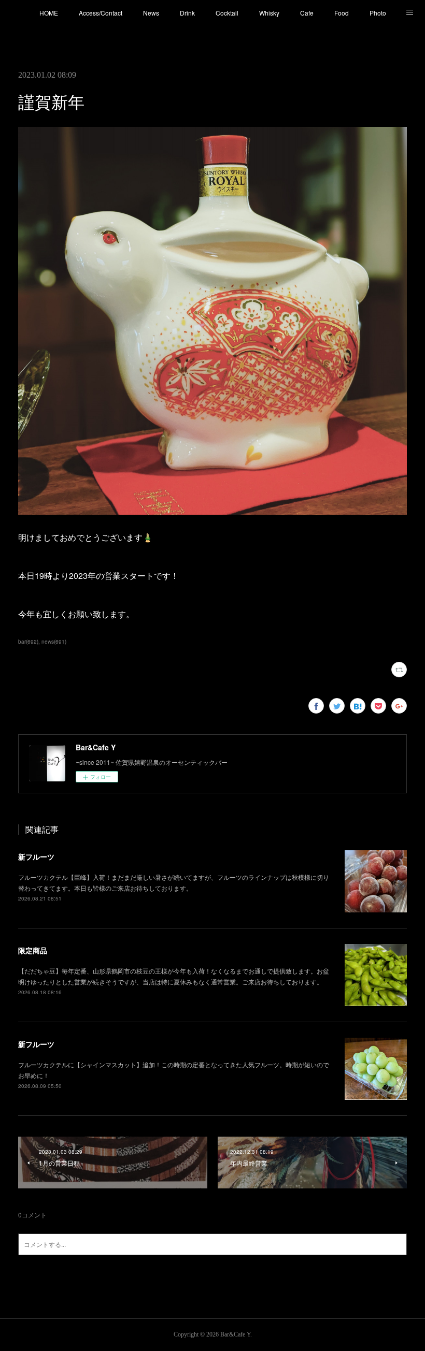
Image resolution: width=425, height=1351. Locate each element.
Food (341, 12)
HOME (48, 12)
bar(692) (28, 641)
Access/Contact (100, 12)
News (151, 12)
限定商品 (32, 950)
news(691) (53, 641)
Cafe (307, 12)
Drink (187, 12)
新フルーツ (36, 856)
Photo (378, 12)
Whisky (269, 12)
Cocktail (227, 12)
